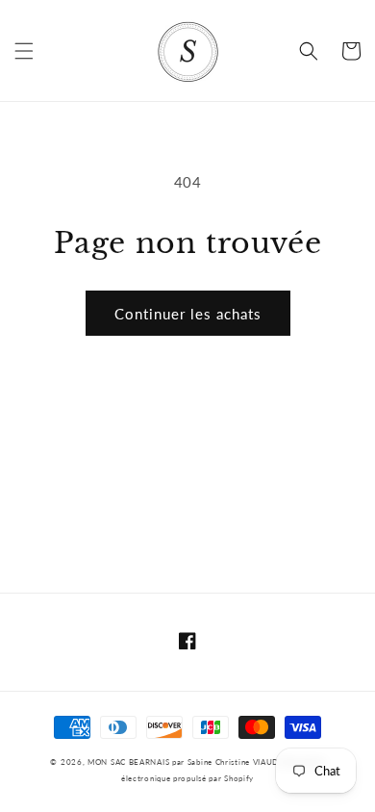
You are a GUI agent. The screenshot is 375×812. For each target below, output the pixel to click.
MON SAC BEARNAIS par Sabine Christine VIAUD (185, 762)
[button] (24, 51)
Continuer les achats (188, 313)
